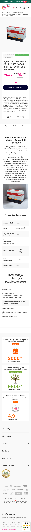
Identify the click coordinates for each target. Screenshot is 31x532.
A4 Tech (14, 522)
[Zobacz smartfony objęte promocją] (28, 2)
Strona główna (6, 12)
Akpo (8, 526)
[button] (24, 7)
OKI (11, 57)
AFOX (11, 524)
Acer (19, 522)
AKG (4, 526)
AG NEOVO (17, 524)
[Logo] (4, 8)
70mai (8, 522)
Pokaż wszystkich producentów (9, 529)
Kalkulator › (20, 77)
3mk (4, 522)
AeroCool (5, 524)
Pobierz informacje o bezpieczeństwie (15, 312)
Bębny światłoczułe (18, 12)
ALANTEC (13, 526)
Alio (18, 526)
